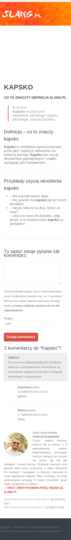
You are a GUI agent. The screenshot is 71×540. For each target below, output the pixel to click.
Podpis (8, 318)
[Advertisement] (35, 50)
